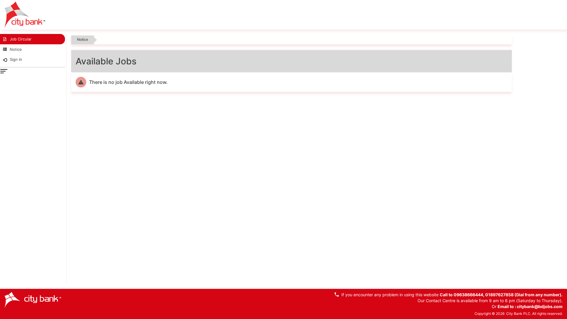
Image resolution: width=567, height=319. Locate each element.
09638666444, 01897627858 (484, 294)
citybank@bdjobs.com (540, 306)
